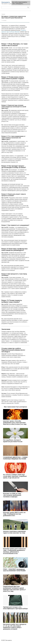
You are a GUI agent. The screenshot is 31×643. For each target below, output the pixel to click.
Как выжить (6, 2)
